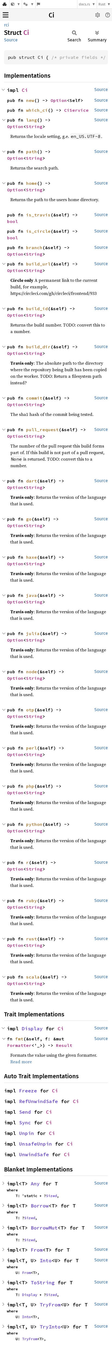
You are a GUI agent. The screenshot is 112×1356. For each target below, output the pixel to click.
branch (34, 247)
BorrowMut (44, 1228)
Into (46, 1260)
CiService (76, 110)
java (31, 595)
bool (12, 221)
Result (64, 1045)
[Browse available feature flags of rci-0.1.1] (38, 4)
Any (35, 1183)
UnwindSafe (34, 1154)
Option (59, 100)
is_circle (38, 231)
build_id (37, 308)
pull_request (42, 429)
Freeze (28, 1091)
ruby (31, 900)
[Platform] (28, 4)
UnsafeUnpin (35, 1144)
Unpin (26, 1133)
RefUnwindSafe (38, 1101)
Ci (51, 15)
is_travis (38, 215)
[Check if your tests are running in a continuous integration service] (16, 4)
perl (31, 748)
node (31, 671)
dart (31, 481)
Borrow (40, 1206)
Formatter (19, 1045)
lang (31, 120)
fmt (19, 1038)
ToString (43, 1282)
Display (32, 1028)
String (34, 126)
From (37, 1250)
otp (30, 709)
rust (31, 938)
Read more (21, 1062)
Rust (101, 4)
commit (34, 398)
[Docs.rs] (4, 4)
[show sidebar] (5, 15)
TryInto (50, 1327)
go (29, 519)
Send (25, 1112)
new (30, 100)
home (31, 183)
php (30, 786)
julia (33, 633)
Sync (25, 1122)
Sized (51, 1195)
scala (33, 977)
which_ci (37, 110)
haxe (31, 557)
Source (11, 40)
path (31, 151)
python (34, 824)
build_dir (38, 346)
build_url (38, 264)
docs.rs (84, 4)
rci (6, 25)
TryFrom (50, 1304)
